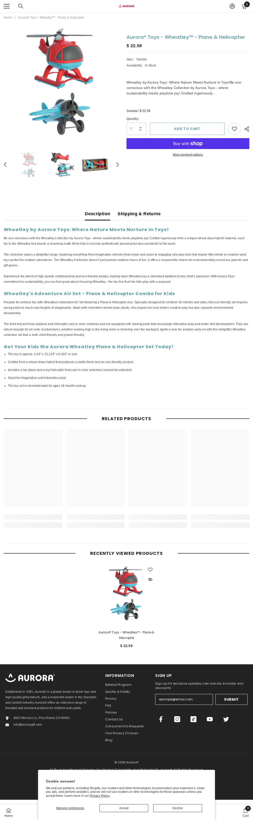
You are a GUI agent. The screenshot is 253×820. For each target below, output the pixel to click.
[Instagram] (177, 719)
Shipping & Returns (139, 213)
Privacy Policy (100, 796)
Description (97, 213)
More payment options (188, 154)
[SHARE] (245, 129)
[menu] (7, 6)
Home (8, 17)
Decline (177, 808)
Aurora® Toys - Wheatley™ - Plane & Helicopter (126, 635)
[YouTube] (209, 719)
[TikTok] (193, 719)
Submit (231, 699)
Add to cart (187, 128)
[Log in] (232, 6)
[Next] (117, 164)
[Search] (21, 6)
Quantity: (132, 119)
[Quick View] (150, 579)
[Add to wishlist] (234, 129)
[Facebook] (161, 719)
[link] (33, 517)
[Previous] (5, 164)
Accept (123, 808)
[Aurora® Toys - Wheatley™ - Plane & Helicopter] (126, 593)
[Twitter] (226, 719)
